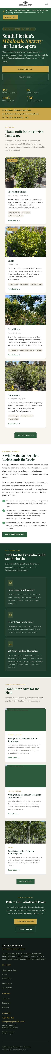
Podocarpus (7, 983)
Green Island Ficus (9, 970)
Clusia (4, 974)
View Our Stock (25, 77)
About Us (6, 999)
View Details (13, 221)
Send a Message (25, 929)
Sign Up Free (10, 17)
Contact (5, 1007)
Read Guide (12, 758)
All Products (7, 988)
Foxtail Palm (7, 979)
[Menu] (47, 3)
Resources (6, 1003)
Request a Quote (25, 69)
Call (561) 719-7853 (25, 921)
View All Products (25, 435)
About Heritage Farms (14, 534)
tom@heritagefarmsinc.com (13, 1021)
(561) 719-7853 (8, 1018)
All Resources (25, 881)
